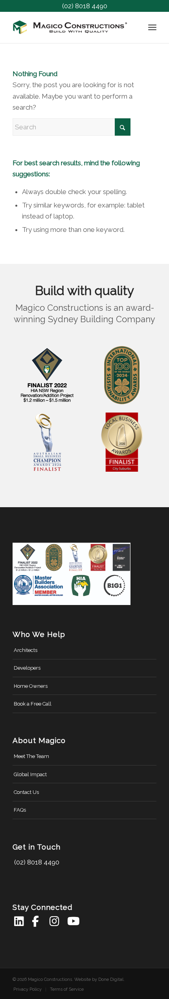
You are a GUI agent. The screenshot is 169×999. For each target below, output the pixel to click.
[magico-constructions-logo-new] (70, 27)
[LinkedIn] (19, 921)
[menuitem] (152, 27)
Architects (25, 650)
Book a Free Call (32, 704)
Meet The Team (31, 756)
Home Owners (31, 686)
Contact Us (26, 792)
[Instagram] (55, 921)
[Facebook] (37, 921)
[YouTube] (72, 921)
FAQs (20, 810)
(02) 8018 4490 (84, 6)
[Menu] (152, 27)
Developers (27, 668)
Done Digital (110, 979)
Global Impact (30, 774)
